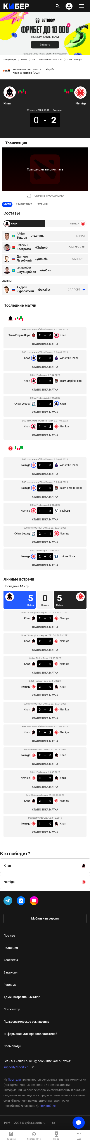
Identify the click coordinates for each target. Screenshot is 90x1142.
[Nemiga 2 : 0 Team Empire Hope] (70, 90)
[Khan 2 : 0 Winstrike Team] (23, 90)
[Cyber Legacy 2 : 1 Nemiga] (67, 92)
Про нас (9, 935)
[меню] (81, 6)
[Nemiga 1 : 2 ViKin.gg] (68, 92)
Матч (7, 204)
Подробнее (47, 1106)
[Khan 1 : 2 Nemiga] (18, 92)
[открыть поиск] (57, 6)
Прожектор (11, 1009)
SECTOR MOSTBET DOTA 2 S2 (47, 59)
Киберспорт (9, 59)
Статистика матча (45, 344)
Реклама (10, 984)
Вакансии (10, 972)
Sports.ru (14, 1079)
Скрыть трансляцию (49, 195)
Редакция (10, 948)
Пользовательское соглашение (26, 1021)
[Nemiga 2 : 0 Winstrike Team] (72, 90)
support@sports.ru (16, 1067)
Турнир (43, 204)
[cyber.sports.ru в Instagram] (35, 901)
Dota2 (24, 59)
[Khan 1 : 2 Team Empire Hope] (21, 92)
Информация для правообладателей (30, 1034)
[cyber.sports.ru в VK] (22, 901)
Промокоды (12, 1046)
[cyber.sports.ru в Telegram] (8, 901)
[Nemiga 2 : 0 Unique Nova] (65, 90)
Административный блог (21, 997)
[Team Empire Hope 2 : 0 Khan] (25, 92)
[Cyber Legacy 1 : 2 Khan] (20, 91)
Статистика (24, 204)
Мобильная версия (45, 918)
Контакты (10, 960)
